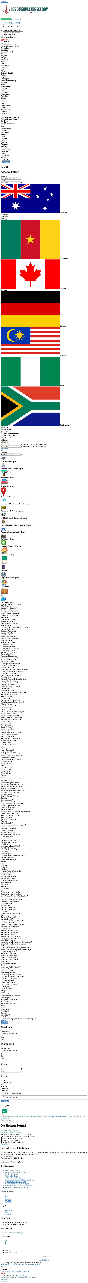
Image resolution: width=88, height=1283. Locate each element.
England (8, 1200)
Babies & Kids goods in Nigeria (16, 1172)
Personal (11, 1132)
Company (18, 1132)
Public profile (31, 1277)
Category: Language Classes (10, 1130)
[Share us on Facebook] (5, 1243)
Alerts (14, 1277)
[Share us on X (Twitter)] (6, 1247)
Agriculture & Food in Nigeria (15, 1182)
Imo (6, 1196)
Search (7, 1250)
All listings (4, 1132)
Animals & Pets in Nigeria (14, 1178)
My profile (21, 1277)
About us (8, 1214)
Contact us (4, 2)
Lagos (7, 1198)
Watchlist (4, 1279)
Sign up (7, 1212)
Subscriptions (24, 1271)
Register (13, 19)
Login (19, 19)
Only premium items (12, 1097)
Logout (3, 1281)
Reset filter (4, 1144)
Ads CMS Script (44, 1260)
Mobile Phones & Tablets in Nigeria (17, 1184)
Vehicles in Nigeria (11, 1176)
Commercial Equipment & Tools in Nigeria (19, 1180)
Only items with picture (13, 1093)
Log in (3, 1273)
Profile (15, 1271)
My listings (6, 1271)
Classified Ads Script (44, 1257)
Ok (2, 450)
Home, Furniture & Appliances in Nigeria (19, 1185)
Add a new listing (7, 1156)
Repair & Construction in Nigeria (16, 1187)
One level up (6, 1120)
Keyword (4, 176)
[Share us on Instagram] (6, 1245)
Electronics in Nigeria (12, 1170)
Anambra (8, 1202)
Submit (5, 448)
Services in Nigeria (11, 1174)
